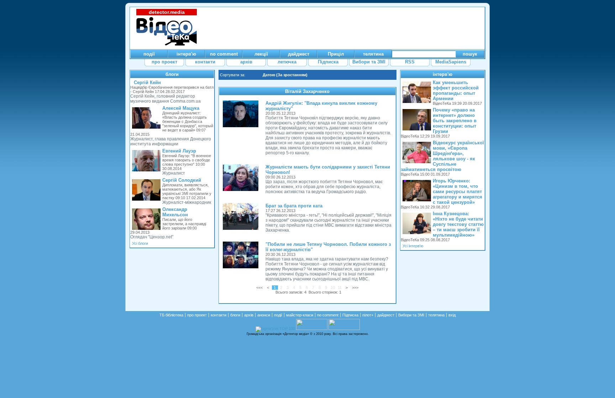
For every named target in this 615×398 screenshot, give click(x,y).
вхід (452, 315)
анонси (263, 315)
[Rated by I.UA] (311, 328)
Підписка (350, 315)
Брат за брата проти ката (294, 205)
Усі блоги (140, 243)
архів (248, 315)
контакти (218, 315)
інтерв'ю (442, 74)
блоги (172, 74)
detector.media (167, 12)
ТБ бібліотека (171, 315)
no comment (327, 315)
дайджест (385, 315)
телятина (436, 315)
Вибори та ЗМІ (411, 315)
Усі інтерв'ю (413, 246)
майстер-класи (299, 315)
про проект (197, 315)
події (278, 315)
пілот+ (367, 315)
